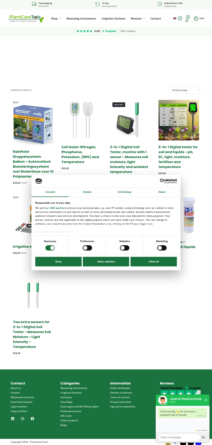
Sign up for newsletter (122, 406)
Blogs (63, 425)
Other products (69, 420)
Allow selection (106, 261)
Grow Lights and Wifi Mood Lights (79, 406)
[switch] (87, 248)
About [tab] (162, 192)
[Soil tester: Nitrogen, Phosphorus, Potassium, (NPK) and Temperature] (81, 120)
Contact (155, 18)
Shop (54, 18)
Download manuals (21, 401)
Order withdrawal (120, 388)
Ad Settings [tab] (125, 192)
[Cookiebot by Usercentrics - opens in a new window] (162, 181)
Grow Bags (66, 401)
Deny (58, 261)
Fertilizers (66, 397)
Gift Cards (66, 415)
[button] (174, 18)
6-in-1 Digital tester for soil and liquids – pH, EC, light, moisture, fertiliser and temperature (178, 157)
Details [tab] (87, 192)
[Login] (188, 21)
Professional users (70, 411)
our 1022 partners (56, 208)
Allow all (154, 261)
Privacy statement (120, 401)
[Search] (180, 18)
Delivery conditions (121, 392)
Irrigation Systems (113, 18)
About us (16, 388)
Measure (136, 18)
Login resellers (19, 406)
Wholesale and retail (22, 397)
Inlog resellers (19, 411)
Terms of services (120, 397)
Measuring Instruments (81, 18)
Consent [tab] (50, 192)
